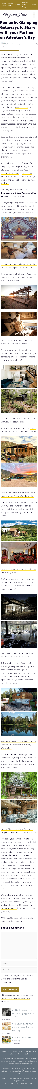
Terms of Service (8, 1083)
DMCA (26, 1083)
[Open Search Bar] (31, 15)
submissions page (9, 908)
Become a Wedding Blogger (25, 5)
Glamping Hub (21, 107)
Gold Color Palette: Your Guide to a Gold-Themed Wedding (22, 1027)
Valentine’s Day (11, 54)
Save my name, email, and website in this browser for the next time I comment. (19, 978)
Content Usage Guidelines (21, 1061)
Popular (18, 5)
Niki (8, 44)
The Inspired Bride (7, 1059)
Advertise (33, 5)
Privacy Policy (19, 1083)
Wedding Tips (16, 44)
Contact (32, 1083)
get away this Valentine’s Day (18, 878)
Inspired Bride (14, 15)
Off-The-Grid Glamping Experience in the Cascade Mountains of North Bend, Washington (18, 744)
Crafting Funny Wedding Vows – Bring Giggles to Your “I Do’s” (24, 1013)
